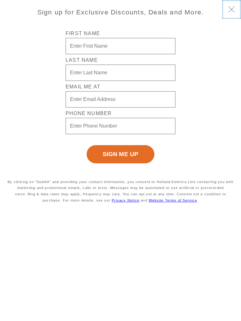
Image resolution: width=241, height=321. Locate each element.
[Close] (231, 9)
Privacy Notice (125, 200)
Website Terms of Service (173, 200)
